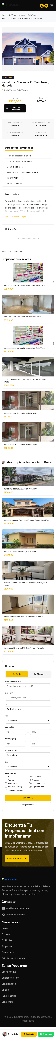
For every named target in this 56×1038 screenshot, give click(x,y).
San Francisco (9, 984)
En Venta (12, 15)
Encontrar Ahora (15, 858)
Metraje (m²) (10, 739)
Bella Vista (32, 15)
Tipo (7, 704)
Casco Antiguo (9, 972)
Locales (22, 15)
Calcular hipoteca (16, 108)
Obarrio (5, 990)
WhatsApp (47, 1034)
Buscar (26, 797)
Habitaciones (11, 750)
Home (4, 15)
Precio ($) (9, 727)
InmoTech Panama (15, 914)
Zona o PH (9, 693)
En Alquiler (39, 674)
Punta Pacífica (9, 996)
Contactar (30, 1034)
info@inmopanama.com (17, 908)
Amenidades (10, 773)
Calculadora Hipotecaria (13, 958)
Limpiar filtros (28, 805)
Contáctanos (8, 952)
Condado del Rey (10, 978)
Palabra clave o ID (13, 681)
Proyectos (7, 946)
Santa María (7, 1002)
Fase (7, 716)
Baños (8, 762)
